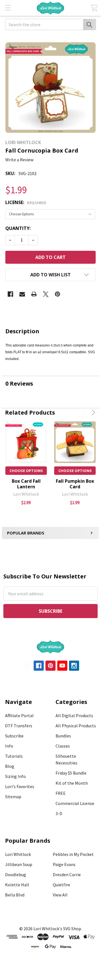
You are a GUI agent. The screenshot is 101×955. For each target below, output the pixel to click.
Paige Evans (64, 864)
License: (25, 202)
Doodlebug (15, 874)
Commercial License (75, 803)
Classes (63, 746)
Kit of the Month (72, 783)
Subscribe (14, 736)
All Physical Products (76, 725)
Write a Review (19, 159)
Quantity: (18, 228)
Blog (9, 766)
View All (60, 895)
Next (92, 412)
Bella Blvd (14, 895)
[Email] (22, 294)
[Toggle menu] (7, 7)
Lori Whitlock (18, 854)
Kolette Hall (17, 884)
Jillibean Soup (18, 864)
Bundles (63, 736)
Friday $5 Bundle (71, 773)
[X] (46, 294)
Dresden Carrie (67, 874)
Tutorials (14, 756)
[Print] (34, 294)
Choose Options (26, 470)
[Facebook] (10, 294)
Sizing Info (15, 776)
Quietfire (61, 884)
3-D (59, 813)
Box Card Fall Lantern (26, 484)
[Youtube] (62, 666)
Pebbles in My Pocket (73, 854)
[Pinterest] (57, 294)
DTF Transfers (18, 725)
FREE (61, 793)
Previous (85, 412)
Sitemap (13, 796)
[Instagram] (74, 666)
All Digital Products (74, 715)
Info (9, 746)
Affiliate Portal (19, 715)
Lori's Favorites (19, 786)
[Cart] (94, 8)
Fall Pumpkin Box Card (75, 484)
